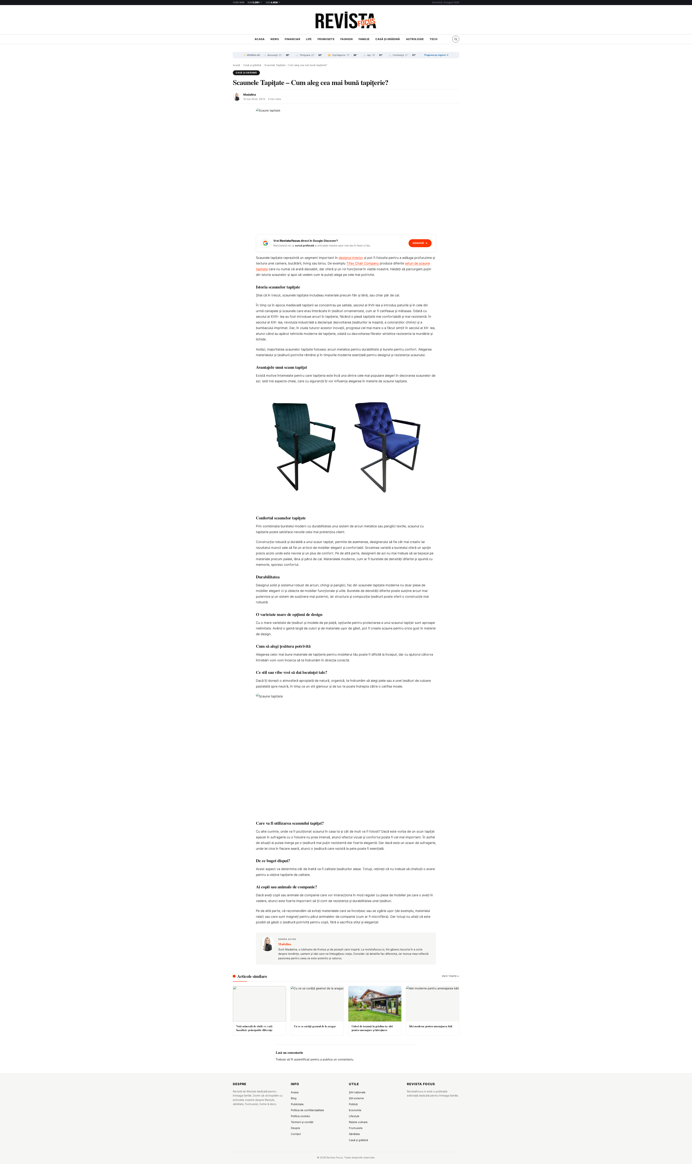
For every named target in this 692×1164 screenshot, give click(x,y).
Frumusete (326, 39)
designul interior (351, 258)
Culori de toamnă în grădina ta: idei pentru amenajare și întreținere (372, 1028)
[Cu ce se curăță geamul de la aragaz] (317, 1003)
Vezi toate (449, 976)
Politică (353, 1104)
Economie (355, 1110)
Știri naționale (357, 1092)
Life (309, 39)
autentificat (302, 1059)
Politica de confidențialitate (307, 1110)
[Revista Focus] (346, 21)
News (274, 39)
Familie (364, 39)
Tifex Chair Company (362, 263)
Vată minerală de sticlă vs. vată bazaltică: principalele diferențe (254, 1028)
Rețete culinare (358, 1122)
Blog (293, 1098)
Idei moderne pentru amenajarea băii (430, 1026)
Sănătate (354, 1134)
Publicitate (297, 1104)
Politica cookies (300, 1116)
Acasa (260, 39)
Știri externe (356, 1098)
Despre (295, 1128)
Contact (296, 1134)
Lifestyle (354, 1116)
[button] (455, 39)
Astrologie (415, 39)
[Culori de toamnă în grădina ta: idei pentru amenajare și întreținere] (374, 1003)
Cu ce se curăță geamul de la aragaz (315, 1026)
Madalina (249, 94)
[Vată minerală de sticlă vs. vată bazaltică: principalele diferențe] (259, 1003)
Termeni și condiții (302, 1122)
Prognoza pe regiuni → (436, 55)
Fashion (346, 39)
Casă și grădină (387, 39)
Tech (433, 39)
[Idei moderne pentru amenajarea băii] (432, 1003)
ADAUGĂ (419, 243)
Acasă (236, 65)
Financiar (292, 39)
